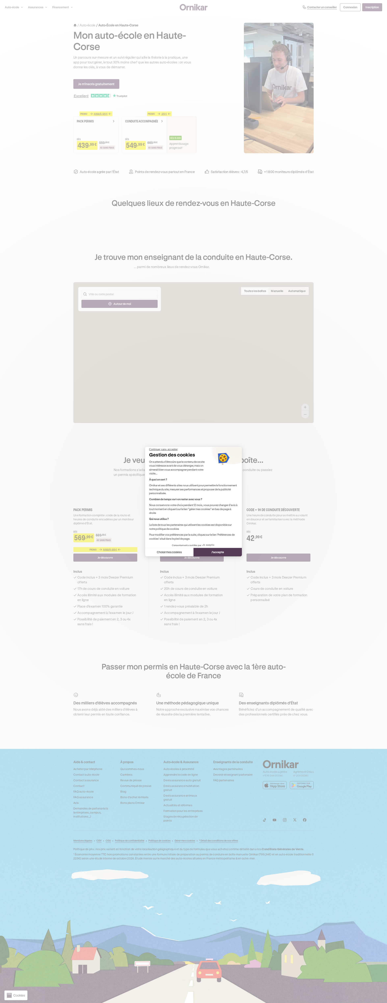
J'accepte (217, 552)
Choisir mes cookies (169, 552)
